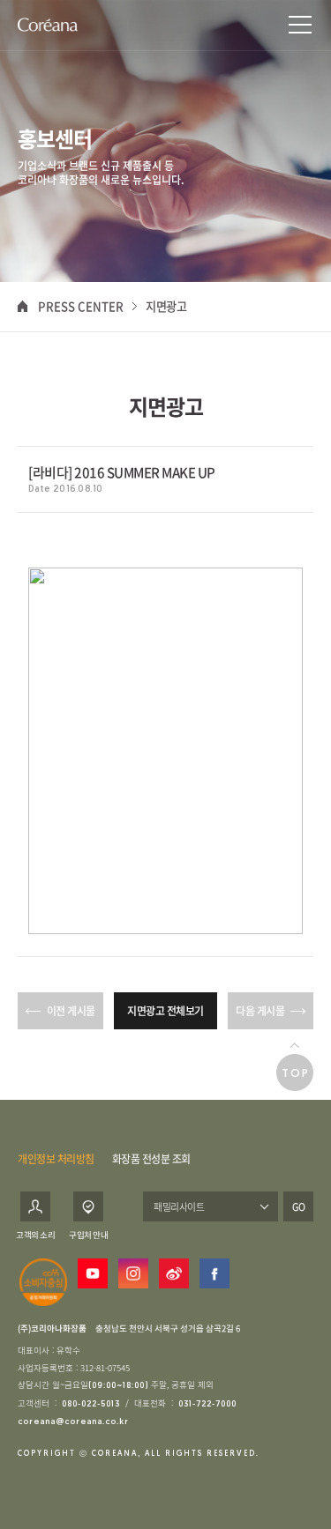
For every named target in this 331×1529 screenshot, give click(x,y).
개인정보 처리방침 (56, 1159)
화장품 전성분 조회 (151, 1159)
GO (298, 1206)
